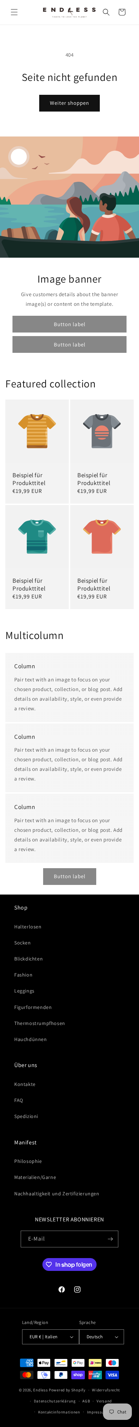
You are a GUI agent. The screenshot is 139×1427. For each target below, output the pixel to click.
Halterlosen (28, 926)
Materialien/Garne (35, 1177)
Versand (104, 1400)
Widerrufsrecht (106, 1389)
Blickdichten (28, 958)
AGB (86, 1400)
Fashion (23, 975)
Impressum (97, 1412)
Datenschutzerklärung (55, 1400)
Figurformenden (33, 1007)
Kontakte (25, 1084)
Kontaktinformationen (59, 1412)
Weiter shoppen (69, 102)
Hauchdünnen (30, 1039)
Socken (22, 942)
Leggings (24, 991)
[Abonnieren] (110, 1239)
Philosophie (28, 1161)
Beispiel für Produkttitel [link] (28, 479)
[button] (14, 12)
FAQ (18, 1100)
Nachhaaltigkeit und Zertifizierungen (56, 1193)
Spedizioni (26, 1116)
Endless (40, 1389)
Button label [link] (70, 323)
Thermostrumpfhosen (39, 1023)
